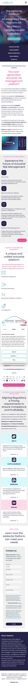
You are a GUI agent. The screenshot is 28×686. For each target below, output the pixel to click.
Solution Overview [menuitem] (14, 47)
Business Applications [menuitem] (14, 53)
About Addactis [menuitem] (14, 56)
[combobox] (14, 587)
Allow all (14, 351)
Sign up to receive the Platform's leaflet (14, 385)
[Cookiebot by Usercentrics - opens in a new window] (20, 325)
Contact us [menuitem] (14, 59)
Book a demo (22, 240)
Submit (14, 624)
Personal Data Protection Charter (13, 618)
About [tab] (22, 329)
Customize (13, 355)
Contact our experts (14, 38)
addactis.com (14, 682)
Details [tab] (14, 329)
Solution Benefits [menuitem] (14, 50)
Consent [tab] (5, 329)
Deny (14, 359)
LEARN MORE (13, 454)
